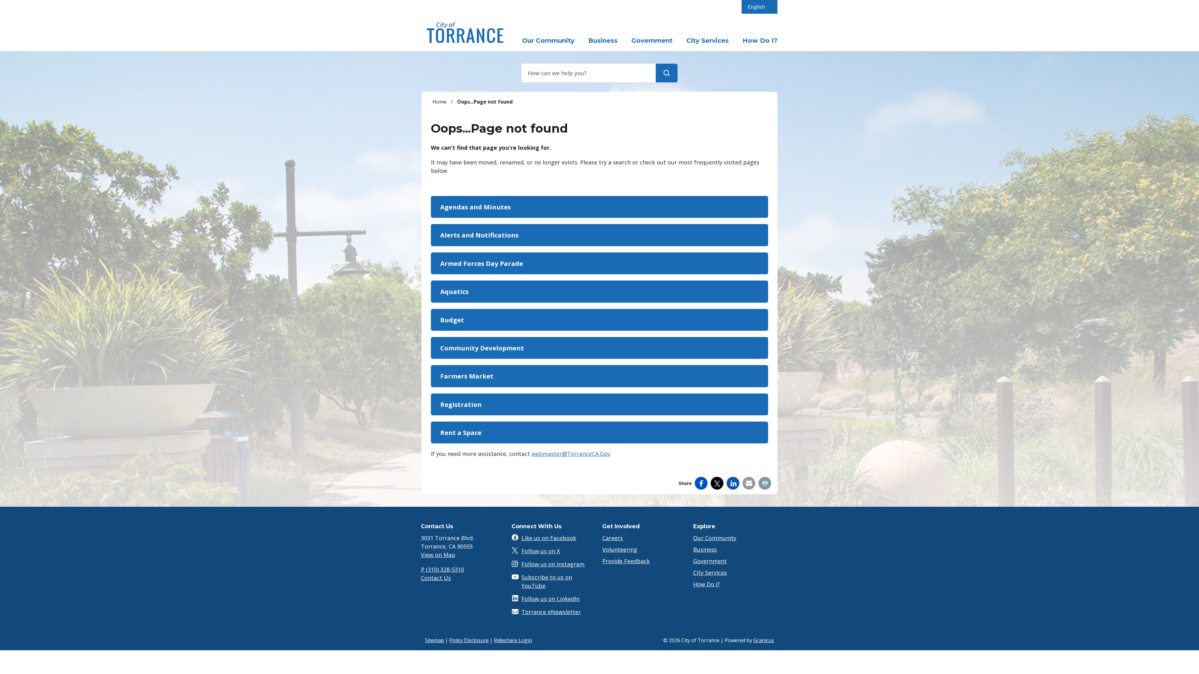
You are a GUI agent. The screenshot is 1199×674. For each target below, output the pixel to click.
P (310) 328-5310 (442, 569)
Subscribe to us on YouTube (546, 581)
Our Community (714, 538)
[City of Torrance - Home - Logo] (465, 32)
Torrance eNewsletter (551, 612)
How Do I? (760, 40)
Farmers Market (466, 376)
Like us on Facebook (548, 538)
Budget (452, 319)
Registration (461, 404)
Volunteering (619, 549)
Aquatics (454, 291)
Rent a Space (460, 432)
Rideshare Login (513, 640)
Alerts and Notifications (479, 235)
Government (652, 40)
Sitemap (434, 640)
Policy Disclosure (469, 640)
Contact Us (436, 578)
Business (603, 40)
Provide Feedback (626, 561)
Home (439, 101)
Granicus (763, 640)
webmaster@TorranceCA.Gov (570, 453)
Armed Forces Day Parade (481, 263)
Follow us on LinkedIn (550, 599)
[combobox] (759, 7)
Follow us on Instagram (553, 564)
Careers (612, 538)
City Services (707, 40)
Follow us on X (540, 551)
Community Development (482, 348)
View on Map (438, 555)
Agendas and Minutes (475, 207)
